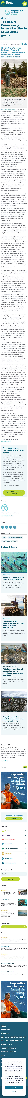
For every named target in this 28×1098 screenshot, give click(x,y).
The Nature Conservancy (9, 541)
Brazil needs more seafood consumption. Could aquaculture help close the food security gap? (12, 957)
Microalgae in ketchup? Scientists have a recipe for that (13, 974)
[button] (21, 44)
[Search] (25, 767)
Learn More (4, 761)
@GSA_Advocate (6, 441)
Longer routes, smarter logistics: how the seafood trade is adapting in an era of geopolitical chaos (7, 914)
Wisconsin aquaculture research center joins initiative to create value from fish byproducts (13, 940)
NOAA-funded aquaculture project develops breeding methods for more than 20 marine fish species (14, 966)
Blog (3, 1055)
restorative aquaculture (15, 537)
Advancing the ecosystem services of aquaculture (13, 578)
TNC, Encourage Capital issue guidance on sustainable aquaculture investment (13, 672)
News (4, 537)
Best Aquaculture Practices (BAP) (13, 1037)
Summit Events (6, 1044)
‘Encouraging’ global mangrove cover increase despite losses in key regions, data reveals (14, 949)
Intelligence (4, 890)
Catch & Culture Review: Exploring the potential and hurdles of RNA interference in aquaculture (8, 903)
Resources (5, 1033)
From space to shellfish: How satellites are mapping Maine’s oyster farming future (8, 893)
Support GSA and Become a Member (14, 493)
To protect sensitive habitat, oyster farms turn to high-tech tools (13, 719)
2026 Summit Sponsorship (14, 818)
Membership (5, 1030)
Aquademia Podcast (8, 1052)
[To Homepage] (7, 3)
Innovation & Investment (7, 963)
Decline (14, 1091)
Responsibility (5, 946)
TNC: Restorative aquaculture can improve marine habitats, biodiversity (13, 624)
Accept (14, 1087)
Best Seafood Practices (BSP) (11, 1041)
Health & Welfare (5, 900)
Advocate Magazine (8, 1048)
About (3, 1026)
